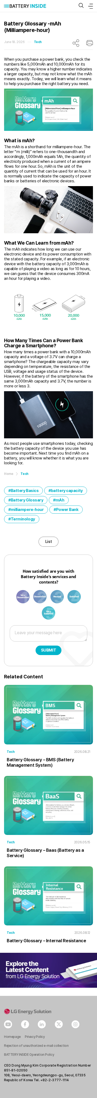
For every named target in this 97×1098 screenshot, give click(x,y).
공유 (75, 43)
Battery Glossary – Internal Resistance (46, 940)
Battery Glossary (27, 500)
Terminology (23, 519)
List (48, 541)
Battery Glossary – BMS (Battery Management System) (40, 762)
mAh (60, 500)
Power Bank (67, 509)
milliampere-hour (27, 509)
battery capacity (67, 490)
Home (8, 474)
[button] (81, 5)
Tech (37, 42)
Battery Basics (25, 490)
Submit (48, 650)
